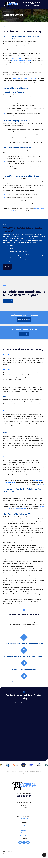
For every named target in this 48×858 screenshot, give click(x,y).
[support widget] (44, 855)
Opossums (7, 457)
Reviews (23, 832)
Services (23, 830)
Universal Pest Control (16, 58)
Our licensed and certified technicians (21, 60)
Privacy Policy (11, 853)
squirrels (34, 43)
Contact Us (23, 835)
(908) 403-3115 (17, 78)
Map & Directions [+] (24, 810)
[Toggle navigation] (3, 9)
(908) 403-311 (32, 213)
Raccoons (6, 369)
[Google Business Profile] (20, 842)
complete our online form (30, 78)
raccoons (9, 43)
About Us (23, 828)
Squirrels (6, 355)
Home (23, 825)
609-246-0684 (32, 5)
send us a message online (19, 508)
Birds (5, 411)
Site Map (5, 853)
